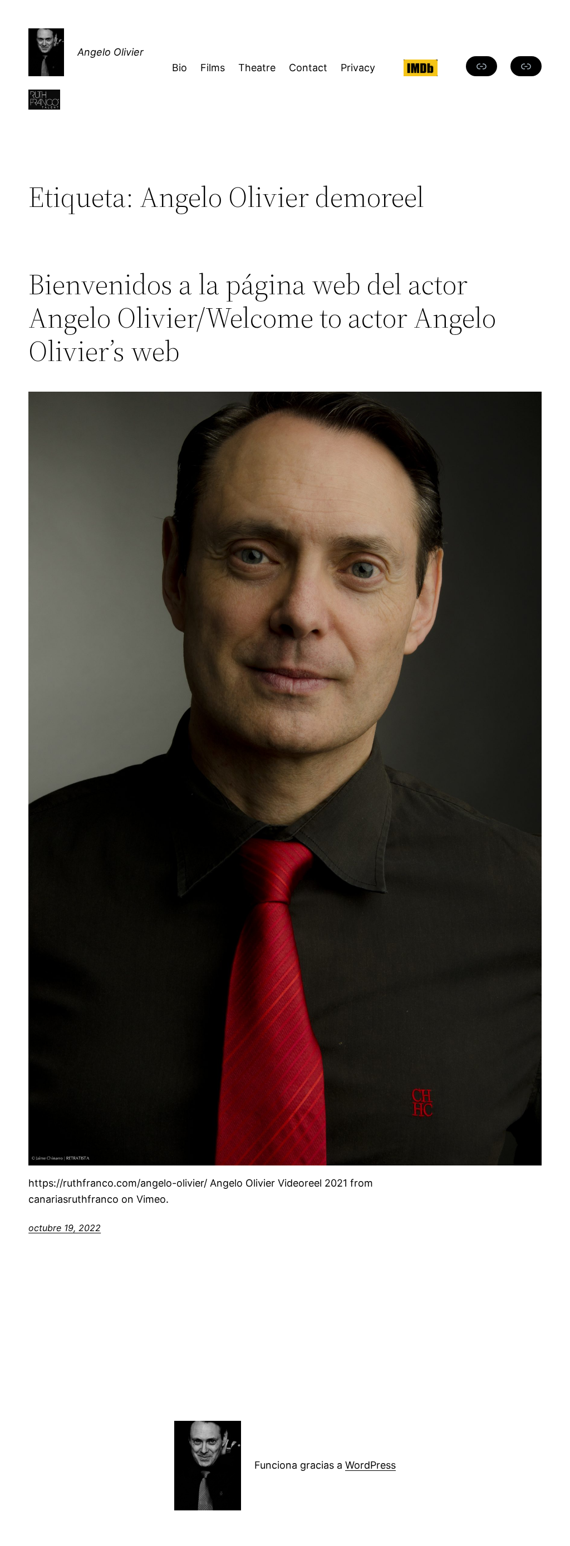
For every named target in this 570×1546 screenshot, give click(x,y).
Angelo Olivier (110, 52)
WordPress (370, 1465)
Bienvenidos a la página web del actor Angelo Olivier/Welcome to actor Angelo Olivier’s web (262, 317)
